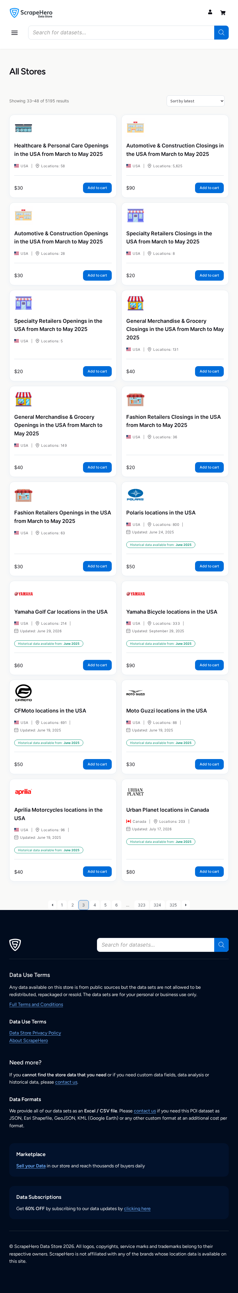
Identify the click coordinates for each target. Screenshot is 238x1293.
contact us (66, 1082)
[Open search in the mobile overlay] (128, 33)
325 (173, 904)
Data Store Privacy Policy (35, 1033)
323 (141, 904)
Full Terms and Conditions (36, 1004)
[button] (14, 32)
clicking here (137, 1208)
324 (157, 904)
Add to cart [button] (97, 188)
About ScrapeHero (28, 1040)
